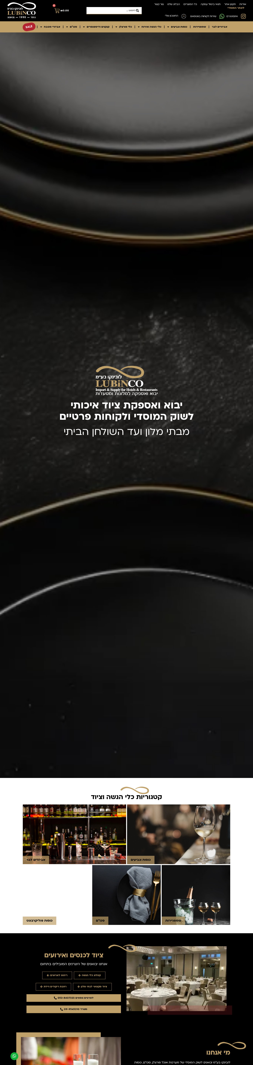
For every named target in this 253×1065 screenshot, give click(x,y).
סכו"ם (73, 27)
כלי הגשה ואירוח (151, 27)
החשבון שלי (171, 15)
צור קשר (159, 4)
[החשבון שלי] (184, 16)
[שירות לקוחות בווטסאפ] (222, 16)
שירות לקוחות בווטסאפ (203, 16)
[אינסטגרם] (243, 16)
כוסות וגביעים (179, 27)
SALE (29, 26)
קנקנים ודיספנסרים (98, 27)
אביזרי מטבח (52, 27)
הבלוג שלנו (173, 4)
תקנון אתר (230, 4)
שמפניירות (199, 27)
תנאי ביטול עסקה (211, 4)
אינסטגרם (232, 16)
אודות (242, 4)
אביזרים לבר (219, 27)
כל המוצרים (190, 4)
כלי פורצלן (125, 27)
